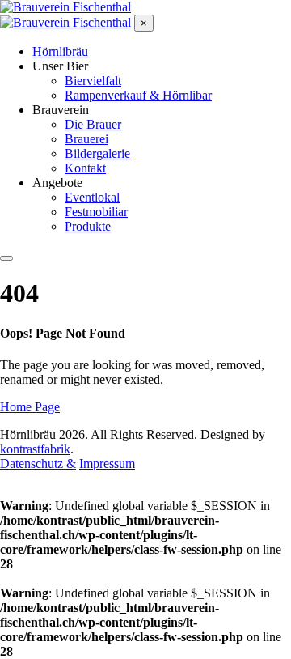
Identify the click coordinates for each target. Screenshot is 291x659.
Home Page (30, 407)
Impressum (107, 463)
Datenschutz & (38, 463)
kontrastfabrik (35, 449)
